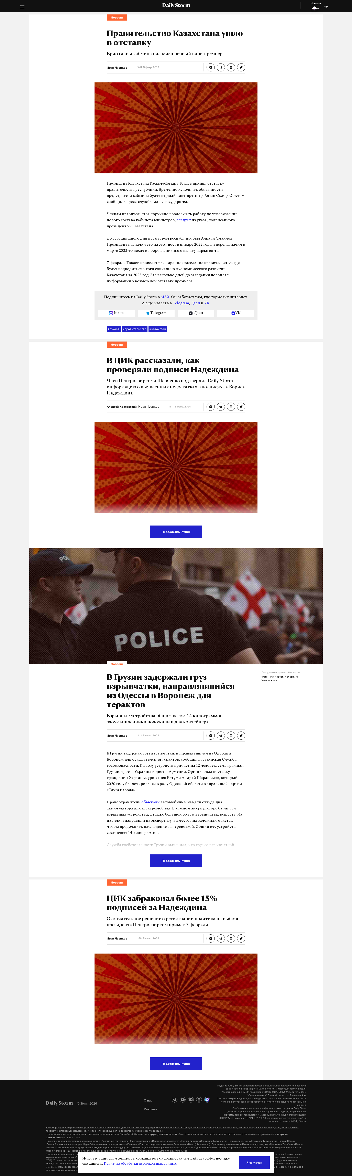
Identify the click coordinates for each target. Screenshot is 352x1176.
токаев (114, 329)
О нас (148, 1100)
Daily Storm (176, 5)
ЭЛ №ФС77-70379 (275, 1092)
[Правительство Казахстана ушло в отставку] (211, 67)
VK (206, 303)
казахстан (158, 329)
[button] (22, 7)
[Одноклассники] (199, 1100)
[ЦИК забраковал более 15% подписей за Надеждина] (211, 938)
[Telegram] (174, 1100)
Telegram (181, 303)
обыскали (150, 802)
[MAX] (207, 1100)
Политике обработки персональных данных (140, 1163)
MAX (165, 297)
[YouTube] (183, 1100)
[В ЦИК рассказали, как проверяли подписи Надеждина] (211, 407)
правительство (134, 329)
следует (184, 220)
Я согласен (254, 1162)
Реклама (150, 1109)
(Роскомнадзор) (230, 1092)
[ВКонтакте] (191, 1100)
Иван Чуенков (148, 406)
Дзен (195, 303)
